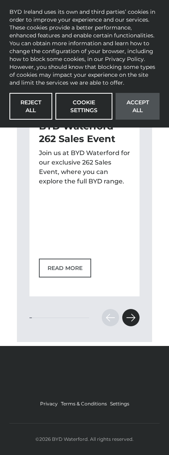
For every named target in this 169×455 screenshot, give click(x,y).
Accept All (138, 106)
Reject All (30, 106)
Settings (119, 404)
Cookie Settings (83, 106)
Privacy (49, 404)
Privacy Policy (124, 59)
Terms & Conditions (84, 404)
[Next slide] (131, 317)
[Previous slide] (110, 317)
